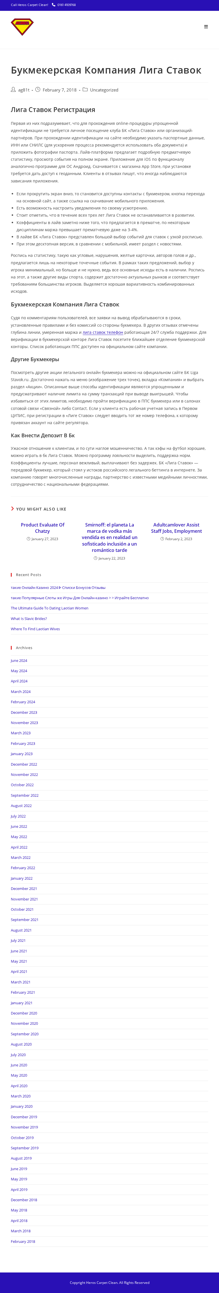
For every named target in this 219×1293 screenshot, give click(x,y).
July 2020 (18, 1054)
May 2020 (19, 1075)
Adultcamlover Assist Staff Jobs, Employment (176, 528)
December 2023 (24, 712)
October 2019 (22, 1137)
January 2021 (22, 1002)
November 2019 (24, 1127)
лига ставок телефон (103, 332)
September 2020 (24, 1033)
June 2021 (19, 951)
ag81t (23, 90)
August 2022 (21, 805)
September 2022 (24, 795)
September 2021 (24, 919)
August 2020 (21, 1044)
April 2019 (19, 1189)
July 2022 (18, 816)
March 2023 (21, 732)
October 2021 (22, 909)
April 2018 (19, 1220)
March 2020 (21, 1096)
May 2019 (19, 1179)
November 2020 (24, 1023)
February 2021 (23, 992)
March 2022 (21, 857)
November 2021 (24, 899)
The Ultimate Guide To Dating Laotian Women (49, 608)
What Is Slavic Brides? (29, 618)
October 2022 (22, 784)
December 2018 (24, 1199)
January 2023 (22, 753)
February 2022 (23, 867)
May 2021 (19, 961)
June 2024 (19, 660)
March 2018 (21, 1230)
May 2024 (19, 670)
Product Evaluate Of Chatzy (42, 528)
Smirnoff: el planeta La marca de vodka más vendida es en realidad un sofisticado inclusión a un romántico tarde (109, 538)
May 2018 (19, 1210)
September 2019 (24, 1147)
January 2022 (22, 878)
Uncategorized (104, 90)
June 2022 (19, 826)
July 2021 (18, 940)
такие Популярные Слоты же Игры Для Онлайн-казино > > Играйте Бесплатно (80, 597)
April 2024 (19, 681)
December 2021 (24, 888)
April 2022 (19, 847)
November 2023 (24, 722)
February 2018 (23, 1241)
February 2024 (23, 701)
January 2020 (22, 1106)
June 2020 (19, 1065)
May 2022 (19, 836)
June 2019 (19, 1168)
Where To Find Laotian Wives (35, 628)
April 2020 (19, 1085)
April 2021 (19, 971)
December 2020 (24, 1013)
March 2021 (21, 982)
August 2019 (21, 1158)
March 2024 (21, 691)
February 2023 (23, 743)
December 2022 (24, 764)
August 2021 (21, 930)
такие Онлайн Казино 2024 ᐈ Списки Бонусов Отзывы (58, 587)
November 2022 (24, 774)
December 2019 (24, 1116)
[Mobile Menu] (206, 27)
